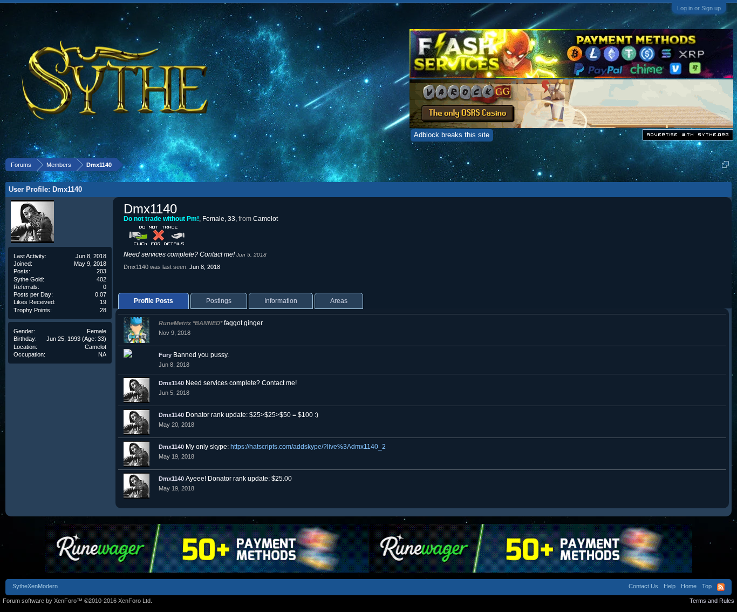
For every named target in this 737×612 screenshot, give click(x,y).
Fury (165, 355)
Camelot (95, 347)
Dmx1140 (171, 383)
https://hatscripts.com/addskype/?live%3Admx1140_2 (308, 446)
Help (669, 586)
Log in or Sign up (699, 8)
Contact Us (643, 586)
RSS (721, 587)
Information (280, 301)
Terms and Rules (712, 600)
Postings (218, 301)
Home (689, 586)
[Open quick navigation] (725, 164)
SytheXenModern (35, 586)
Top (707, 586)
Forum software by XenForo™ (77, 600)
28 (103, 310)
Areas (338, 301)
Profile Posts (153, 301)
